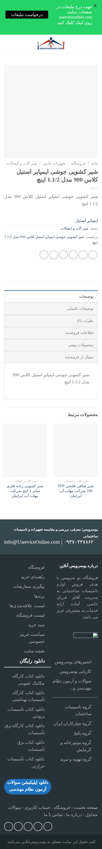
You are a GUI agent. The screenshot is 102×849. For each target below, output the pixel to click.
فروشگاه (78, 163)
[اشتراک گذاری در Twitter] (73, 254)
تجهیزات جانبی (54, 163)
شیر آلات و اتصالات (22, 163)
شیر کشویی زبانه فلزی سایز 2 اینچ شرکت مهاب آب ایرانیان (25, 491)
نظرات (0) (85, 321)
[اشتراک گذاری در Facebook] (83, 254)
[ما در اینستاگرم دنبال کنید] (48, 826)
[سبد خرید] (7, 44)
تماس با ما (53, 814)
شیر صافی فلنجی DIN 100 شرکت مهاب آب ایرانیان (76, 491)
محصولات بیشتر (81, 345)
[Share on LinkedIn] (43, 254)
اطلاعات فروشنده (79, 333)
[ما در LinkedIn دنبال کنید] (18, 826)
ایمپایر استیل (86, 220)
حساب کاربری (37, 807)
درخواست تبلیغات (27, 14)
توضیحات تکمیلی (80, 308)
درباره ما (74, 814)
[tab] (51, 296)
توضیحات (86, 296)
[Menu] (94, 44)
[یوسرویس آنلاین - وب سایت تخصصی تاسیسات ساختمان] (51, 44)
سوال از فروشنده (79, 357)
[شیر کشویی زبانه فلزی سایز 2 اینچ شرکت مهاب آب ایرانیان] (25, 450)
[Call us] (28, 826)
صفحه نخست (85, 807)
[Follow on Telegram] (8, 826)
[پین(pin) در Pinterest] (53, 254)
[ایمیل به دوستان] (63, 254)
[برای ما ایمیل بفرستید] (37, 826)
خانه (94, 163)
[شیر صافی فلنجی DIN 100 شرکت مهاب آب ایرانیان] (76, 450)
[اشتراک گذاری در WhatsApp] (92, 254)
